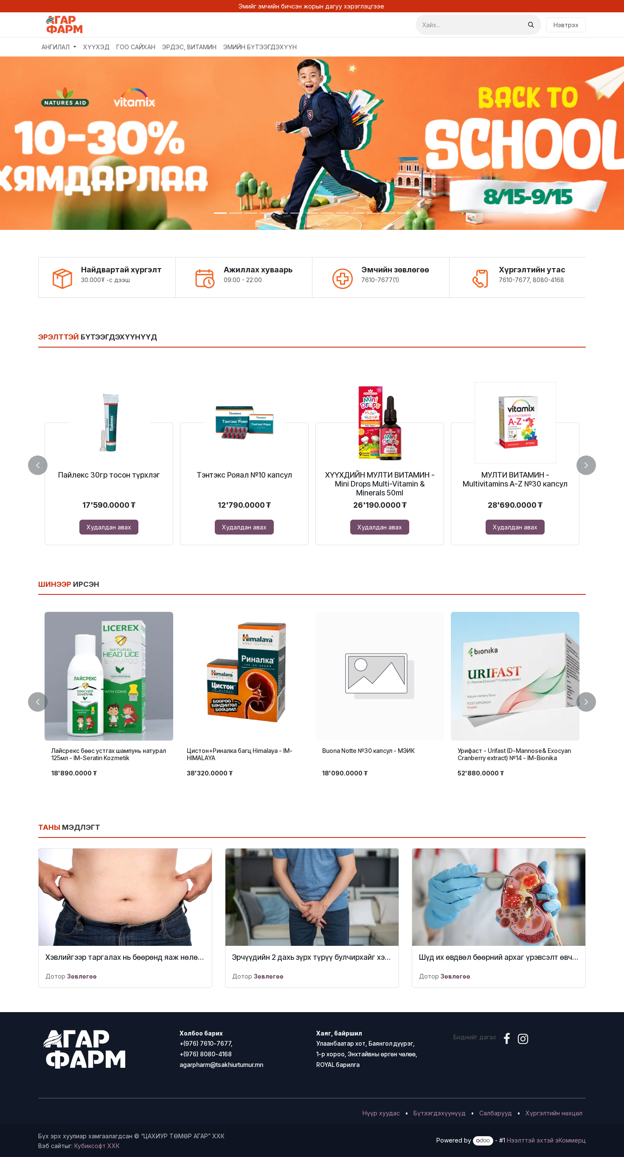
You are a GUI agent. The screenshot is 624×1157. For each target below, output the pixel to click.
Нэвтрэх (566, 24)
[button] (43, 465)
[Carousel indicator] (220, 213)
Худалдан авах (109, 527)
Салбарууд (495, 1113)
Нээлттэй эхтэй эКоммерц (546, 1140)
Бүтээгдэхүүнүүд (439, 1113)
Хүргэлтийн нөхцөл (554, 1113)
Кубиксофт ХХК (97, 1145)
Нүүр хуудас (381, 1113)
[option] (312, 463)
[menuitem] (59, 47)
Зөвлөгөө (82, 976)
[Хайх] (531, 24)
